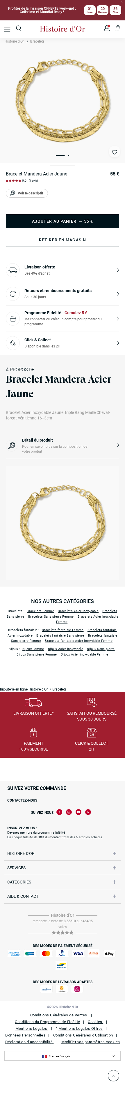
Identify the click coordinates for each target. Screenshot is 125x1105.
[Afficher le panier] (118, 29)
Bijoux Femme (33, 649)
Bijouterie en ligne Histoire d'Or (24, 689)
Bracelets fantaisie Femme (63, 630)
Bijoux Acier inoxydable (65, 649)
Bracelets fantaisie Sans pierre (60, 635)
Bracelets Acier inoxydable (78, 611)
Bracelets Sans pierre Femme (51, 617)
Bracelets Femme (40, 611)
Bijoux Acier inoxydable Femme (84, 654)
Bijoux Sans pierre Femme (37, 654)
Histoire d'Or (14, 41)
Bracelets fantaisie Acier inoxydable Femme (78, 641)
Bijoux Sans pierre (101, 649)
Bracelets (37, 41)
